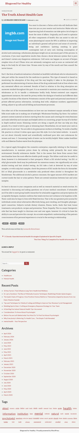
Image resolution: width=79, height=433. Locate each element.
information (9, 413)
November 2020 (9, 370)
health (13, 223)
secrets (50, 418)
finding (55, 408)
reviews (42, 418)
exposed (46, 408)
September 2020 (10, 376)
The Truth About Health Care (22, 14)
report (30, 418)
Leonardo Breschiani (15, 20)
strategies (70, 418)
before (22, 408)
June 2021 (7, 349)
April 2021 (7, 355)
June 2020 (7, 386)
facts (50, 408)
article (17, 408)
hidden (75, 408)
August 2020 (8, 379)
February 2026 (9, 337)
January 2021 (8, 364)
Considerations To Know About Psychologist (19, 312)
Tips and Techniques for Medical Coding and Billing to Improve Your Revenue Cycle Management (38, 303)
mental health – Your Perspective (15, 321)
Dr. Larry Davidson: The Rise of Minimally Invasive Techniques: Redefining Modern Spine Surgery (37, 294)
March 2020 (8, 395)
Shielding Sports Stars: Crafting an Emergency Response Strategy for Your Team (32, 306)
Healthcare (7, 11)
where (73, 422)
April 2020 (7, 392)
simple (65, 418)
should (55, 418)
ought (61, 413)
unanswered (37, 422)
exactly (41, 408)
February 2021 (9, 361)
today (6, 422)
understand (48, 422)
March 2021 (8, 358)
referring (25, 418)
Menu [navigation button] (76, 3)
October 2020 (9, 373)
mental (39, 413)
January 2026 (8, 340)
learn (31, 414)
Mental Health (9, 279)
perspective (73, 413)
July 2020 (7, 383)
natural (55, 413)
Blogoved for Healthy (27, 430)
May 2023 (7, 346)
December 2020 (9, 367)
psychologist (8, 418)
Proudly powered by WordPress (48, 430)
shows (60, 418)
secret (46, 418)
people (67, 414)
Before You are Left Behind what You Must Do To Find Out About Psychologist (31, 315)
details (35, 408)
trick (13, 422)
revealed (36, 418)
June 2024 (7, 343)
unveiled (57, 422)
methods (47, 413)
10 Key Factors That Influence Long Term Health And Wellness (26, 291)
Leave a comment (71, 19)
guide (60, 408)
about (5, 223)
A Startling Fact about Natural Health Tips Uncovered (23, 309)
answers (12, 408)
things (75, 418)
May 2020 (7, 389)
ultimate (27, 422)
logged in (16, 252)
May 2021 (7, 352)
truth (22, 223)
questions (19, 418)
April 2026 (7, 333)
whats (66, 422)
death (30, 408)
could (26, 408)
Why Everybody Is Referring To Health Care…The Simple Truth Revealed (29, 318)
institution (22, 413)
